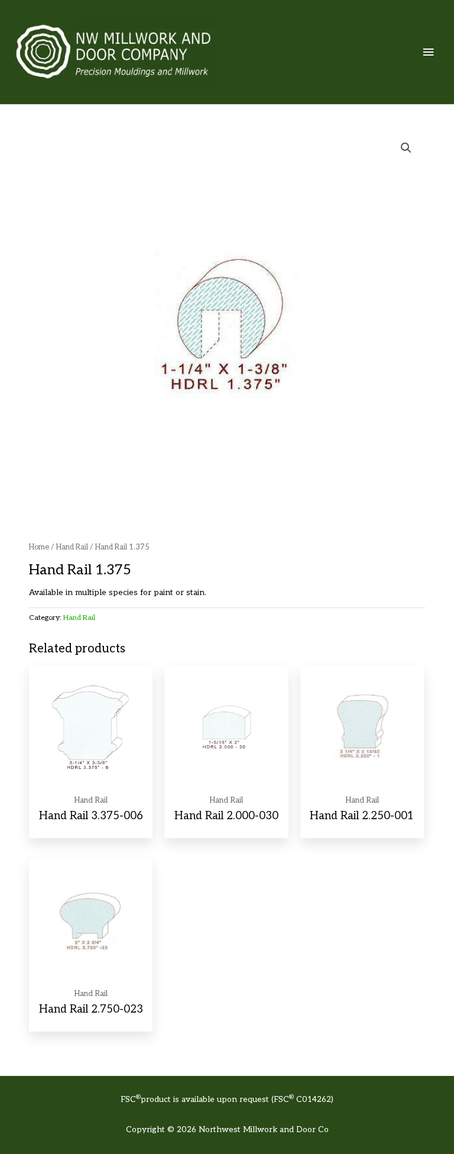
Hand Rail (72, 547)
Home (39, 547)
